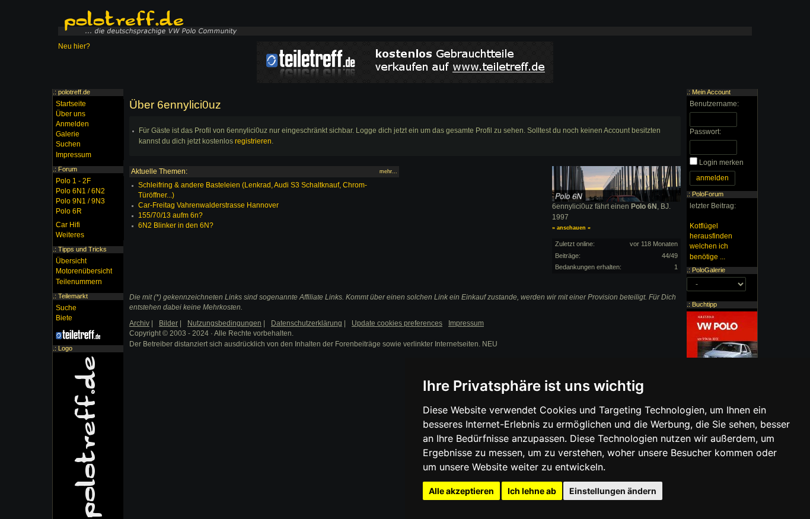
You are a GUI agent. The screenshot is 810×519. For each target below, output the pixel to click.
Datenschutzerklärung (306, 323)
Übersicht (71, 261)
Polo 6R (69, 211)
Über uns (70, 114)
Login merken (721, 162)
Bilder (168, 323)
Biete (64, 318)
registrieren (253, 141)
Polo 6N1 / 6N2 (80, 191)
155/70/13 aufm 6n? (170, 215)
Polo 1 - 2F (73, 181)
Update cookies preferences (397, 323)
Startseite (71, 104)
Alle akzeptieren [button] (461, 491)
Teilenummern (79, 282)
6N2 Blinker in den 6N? (175, 225)
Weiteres (70, 235)
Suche (66, 308)
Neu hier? (74, 46)
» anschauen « (571, 228)
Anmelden (72, 124)
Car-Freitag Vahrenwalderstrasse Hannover (208, 205)
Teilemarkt (73, 296)
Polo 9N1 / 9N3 (80, 201)
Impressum (73, 155)
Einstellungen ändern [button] (612, 491)
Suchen (68, 144)
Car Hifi (68, 225)
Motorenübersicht (84, 271)
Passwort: (705, 132)
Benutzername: (714, 104)
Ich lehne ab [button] (532, 491)
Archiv (139, 323)
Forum (67, 169)
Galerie (67, 134)
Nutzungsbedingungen (224, 323)
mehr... (388, 171)
